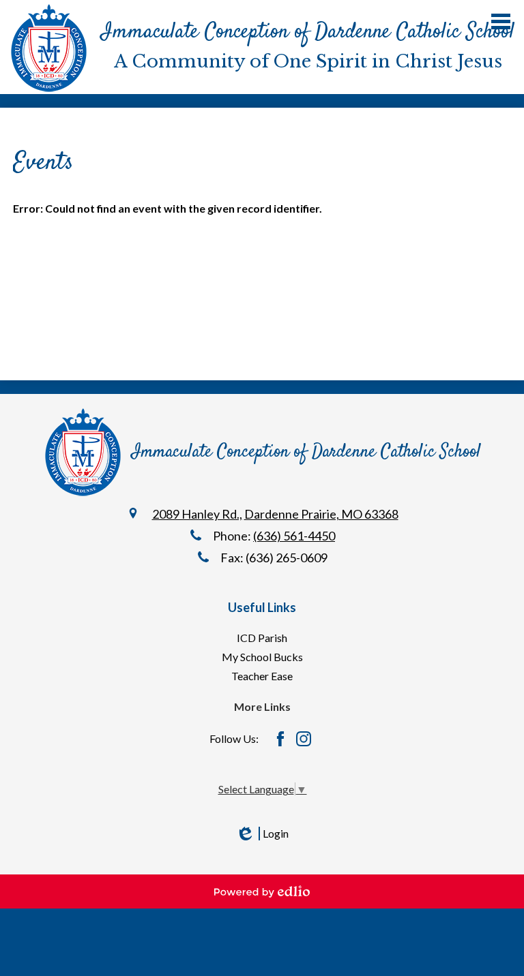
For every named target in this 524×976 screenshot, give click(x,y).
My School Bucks (262, 656)
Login (262, 833)
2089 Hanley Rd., (197, 513)
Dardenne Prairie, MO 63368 (321, 513)
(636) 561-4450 (294, 535)
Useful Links (262, 607)
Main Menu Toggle (500, 21)
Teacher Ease (262, 675)
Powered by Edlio (262, 891)
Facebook (280, 738)
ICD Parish (262, 637)
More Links (262, 706)
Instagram (303, 738)
